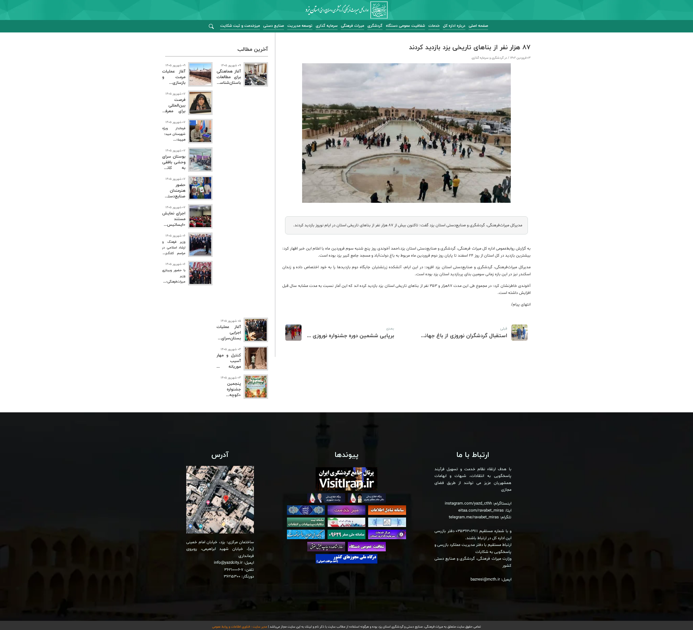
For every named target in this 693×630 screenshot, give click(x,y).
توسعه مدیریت (299, 25)
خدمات (434, 25)
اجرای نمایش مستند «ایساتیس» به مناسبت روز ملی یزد (173, 225)
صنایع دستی (273, 25)
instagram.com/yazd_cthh (468, 503)
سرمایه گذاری (327, 25)
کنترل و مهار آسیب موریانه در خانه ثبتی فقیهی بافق (229, 367)
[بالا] (674, 614)
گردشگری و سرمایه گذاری (488, 58)
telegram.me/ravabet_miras (474, 517)
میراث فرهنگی (352, 25)
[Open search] (211, 27)
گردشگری (375, 25)
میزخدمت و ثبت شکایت (240, 25)
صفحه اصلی (478, 25)
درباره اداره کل (454, 25)
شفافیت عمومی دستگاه (405, 25)
